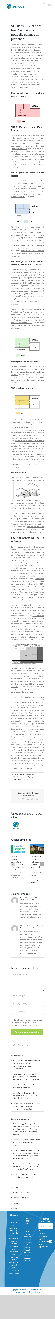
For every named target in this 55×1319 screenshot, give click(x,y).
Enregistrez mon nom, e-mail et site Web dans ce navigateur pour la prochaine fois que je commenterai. (26, 1023)
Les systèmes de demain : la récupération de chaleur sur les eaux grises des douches (27, 1095)
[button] (13, 864)
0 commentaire (17, 878)
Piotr (15, 1124)
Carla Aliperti (19, 774)
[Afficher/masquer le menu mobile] (49, 4)
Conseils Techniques (24, 777)
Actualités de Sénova (21, 1192)
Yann (15, 1150)
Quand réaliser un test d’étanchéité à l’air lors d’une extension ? (26, 1142)
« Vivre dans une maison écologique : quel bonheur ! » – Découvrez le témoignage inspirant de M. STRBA (27, 1077)
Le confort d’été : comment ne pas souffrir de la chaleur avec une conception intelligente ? (26, 1106)
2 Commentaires (29, 779)
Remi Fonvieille (19, 1164)
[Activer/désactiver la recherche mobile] (44, 4)
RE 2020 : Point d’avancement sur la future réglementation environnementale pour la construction (18, 864)
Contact (27, 1252)
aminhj (15, 1140)
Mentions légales (21, 1292)
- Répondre (29, 900)
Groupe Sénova (34, 1292)
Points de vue (18, 1208)
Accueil (27, 1223)
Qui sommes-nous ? (27, 1247)
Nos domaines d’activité (27, 1234)
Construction (16, 779)
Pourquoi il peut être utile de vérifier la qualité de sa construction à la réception (27, 1166)
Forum (27, 1260)
